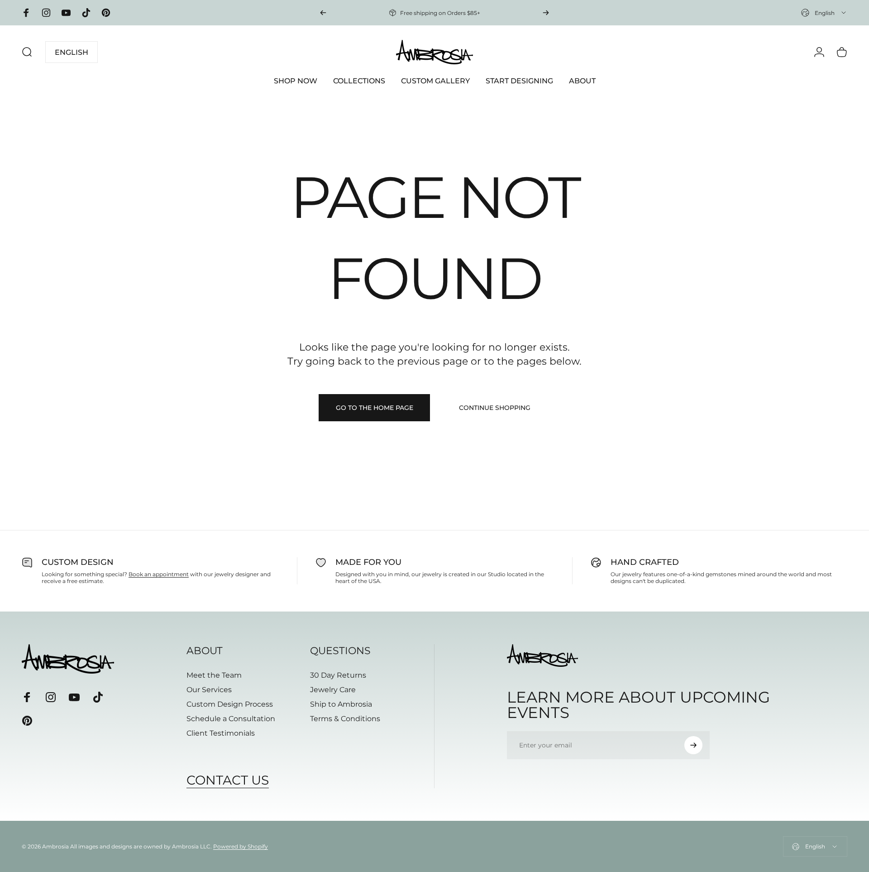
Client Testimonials (220, 733)
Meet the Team (214, 675)
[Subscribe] (693, 745)
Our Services (209, 689)
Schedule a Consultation (230, 718)
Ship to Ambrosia (341, 704)
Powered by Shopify (240, 846)
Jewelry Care (333, 689)
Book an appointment (159, 574)
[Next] (546, 12)
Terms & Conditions (345, 718)
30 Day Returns (338, 675)
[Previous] (323, 12)
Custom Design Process (229, 704)
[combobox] (824, 12)
